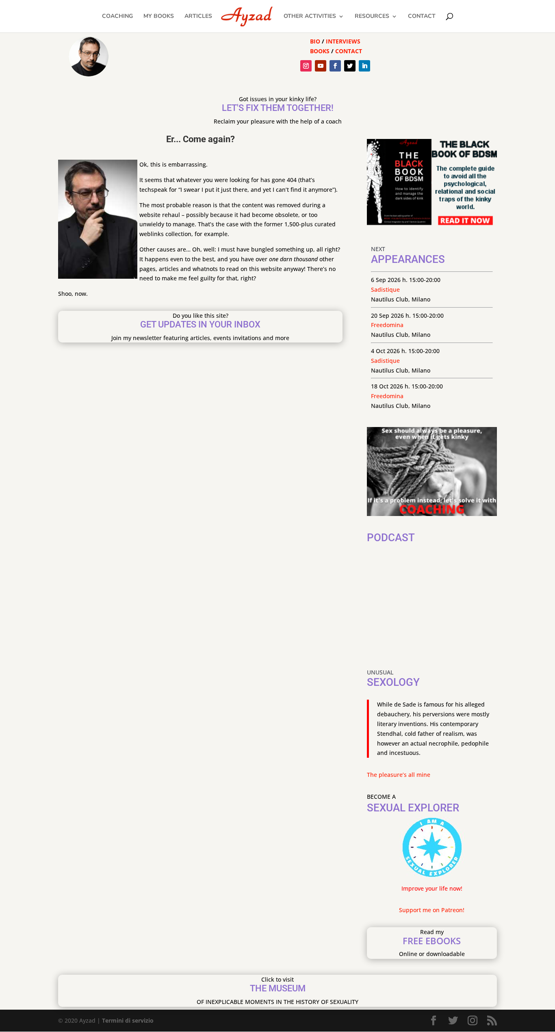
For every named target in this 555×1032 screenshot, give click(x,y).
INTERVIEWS (343, 41)
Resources (372, 16)
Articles (198, 16)
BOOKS (320, 51)
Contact (422, 16)
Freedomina (387, 325)
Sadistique (385, 289)
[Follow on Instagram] (306, 66)
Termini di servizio (128, 1020)
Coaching (117, 16)
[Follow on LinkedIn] (364, 66)
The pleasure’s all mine (398, 774)
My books (158, 16)
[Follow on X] (350, 66)
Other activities (310, 16)
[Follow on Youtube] (320, 66)
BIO (315, 41)
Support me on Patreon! (431, 910)
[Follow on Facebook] (335, 66)
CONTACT (348, 51)
